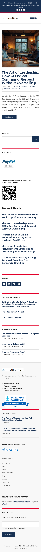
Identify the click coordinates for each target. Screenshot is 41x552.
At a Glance (6, 463)
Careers (4, 479)
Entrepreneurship (25, 86)
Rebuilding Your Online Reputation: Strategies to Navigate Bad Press (16, 237)
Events (4, 466)
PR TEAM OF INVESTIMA (12, 89)
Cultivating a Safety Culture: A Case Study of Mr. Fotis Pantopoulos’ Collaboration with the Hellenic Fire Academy (20, 304)
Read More (9, 117)
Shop (3, 476)
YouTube (21, 10)
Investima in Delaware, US (13, 344)
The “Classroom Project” (12, 317)
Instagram (24, 10)
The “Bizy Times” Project (13, 312)
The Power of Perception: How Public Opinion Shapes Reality (20, 216)
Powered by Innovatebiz (13, 546)
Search (5, 133)
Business (15, 86)
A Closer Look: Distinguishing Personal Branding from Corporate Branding (19, 260)
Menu (34, 18)
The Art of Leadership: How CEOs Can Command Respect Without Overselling (20, 77)
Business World (7, 473)
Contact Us (6, 482)
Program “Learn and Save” (13, 352)
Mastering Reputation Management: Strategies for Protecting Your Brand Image (18, 249)
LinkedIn (19, 10)
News (34, 86)
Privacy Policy (6, 485)
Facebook (17, 10)
